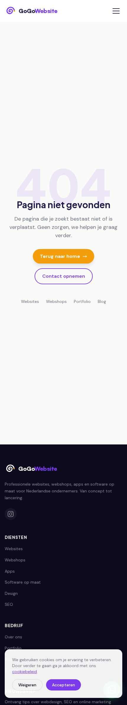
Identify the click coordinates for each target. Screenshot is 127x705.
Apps (10, 571)
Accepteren (63, 685)
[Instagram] (11, 514)
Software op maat (23, 582)
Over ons (13, 637)
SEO (9, 604)
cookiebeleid (24, 671)
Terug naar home (60, 256)
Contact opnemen (63, 276)
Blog (102, 301)
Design (11, 593)
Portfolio (82, 301)
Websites (30, 301)
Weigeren (27, 685)
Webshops (56, 301)
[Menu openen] (116, 11)
